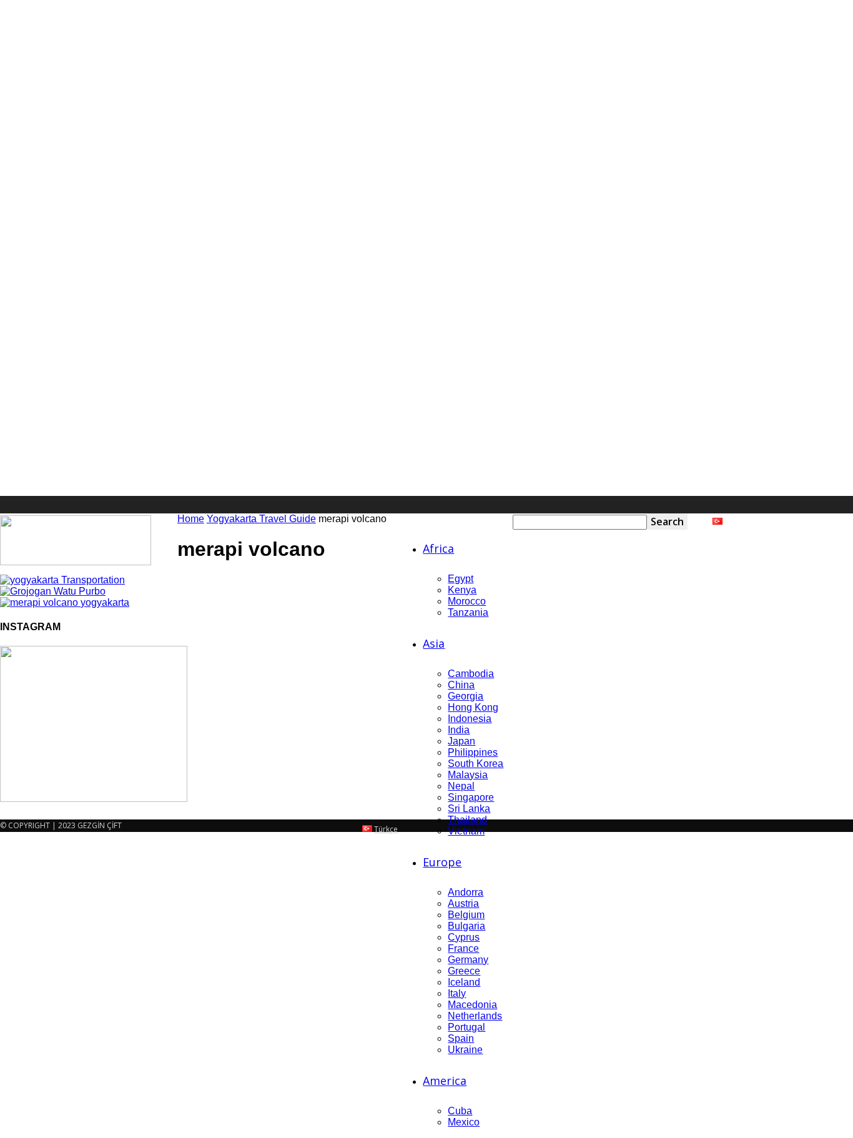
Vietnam (466, 831)
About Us (777, 522)
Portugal (466, 1027)
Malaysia (468, 774)
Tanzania (468, 612)
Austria (463, 903)
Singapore (471, 797)
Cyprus (464, 937)
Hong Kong (473, 707)
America (444, 1080)
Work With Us (829, 522)
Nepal (461, 786)
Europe (442, 861)
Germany (468, 959)
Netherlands (475, 1016)
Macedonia (472, 1004)
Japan (461, 741)
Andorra (465, 892)
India (459, 730)
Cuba (460, 1111)
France (463, 948)
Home (190, 518)
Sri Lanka (469, 808)
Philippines (473, 752)
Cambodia (471, 673)
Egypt (460, 578)
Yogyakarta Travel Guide (261, 518)
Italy (457, 993)
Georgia (465, 696)
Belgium (466, 914)
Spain (461, 1038)
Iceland (464, 982)
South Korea (475, 763)
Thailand (467, 819)
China (461, 685)
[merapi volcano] (62, 580)
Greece (464, 971)
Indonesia (469, 718)
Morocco (467, 601)
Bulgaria (466, 926)
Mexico (464, 1122)
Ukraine (465, 1049)
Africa (438, 548)
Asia (434, 643)
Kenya (462, 590)
